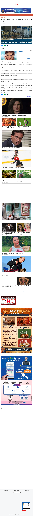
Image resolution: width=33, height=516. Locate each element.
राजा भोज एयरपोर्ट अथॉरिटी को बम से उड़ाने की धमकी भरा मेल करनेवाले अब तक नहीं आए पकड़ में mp (13, 291)
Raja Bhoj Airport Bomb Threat (10, 290)
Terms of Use (2, 505)
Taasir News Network (4, 23)
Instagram (23, 496)
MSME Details (2, 500)
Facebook (23, 492)
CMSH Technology (13, 514)
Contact (2, 502)
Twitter (23, 494)
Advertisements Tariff (3, 496)
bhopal (4, 290)
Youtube (23, 500)
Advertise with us (3, 494)
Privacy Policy (2, 504)
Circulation (2, 498)
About (1, 492)
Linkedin (23, 498)
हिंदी (4, 17)
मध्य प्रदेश (2, 17)
